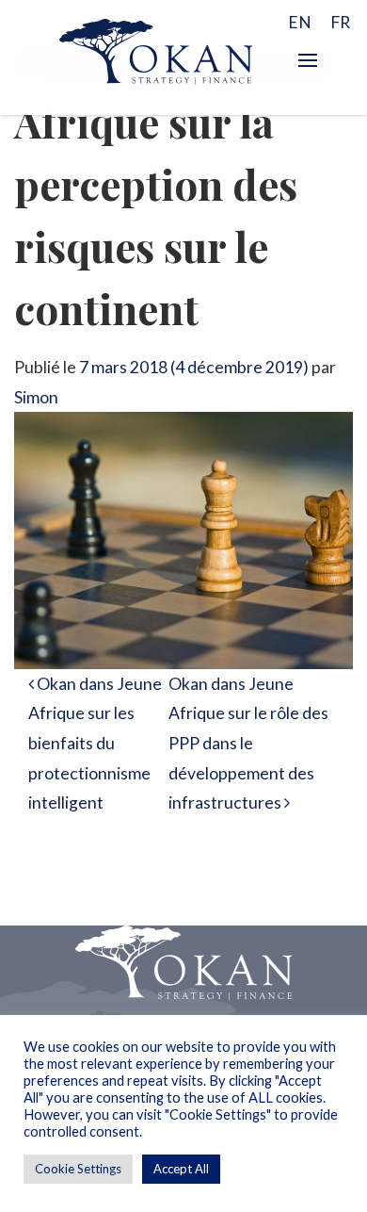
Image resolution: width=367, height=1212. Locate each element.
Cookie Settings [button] (78, 1168)
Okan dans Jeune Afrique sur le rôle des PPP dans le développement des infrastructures (248, 743)
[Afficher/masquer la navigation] (307, 60)
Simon (36, 397)
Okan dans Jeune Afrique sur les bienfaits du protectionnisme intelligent (95, 743)
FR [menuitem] (340, 22)
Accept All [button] (181, 1168)
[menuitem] (300, 21)
